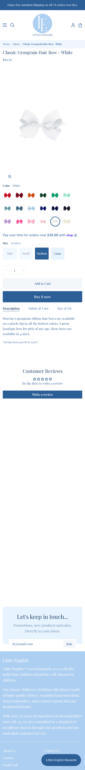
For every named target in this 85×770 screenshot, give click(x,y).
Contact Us (52, 751)
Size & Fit (64, 308)
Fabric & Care (38, 308)
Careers (8, 758)
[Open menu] (3, 25)
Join (69, 644)
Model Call (10, 765)
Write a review (42, 394)
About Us (9, 751)
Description (11, 308)
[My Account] (71, 25)
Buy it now (42, 296)
